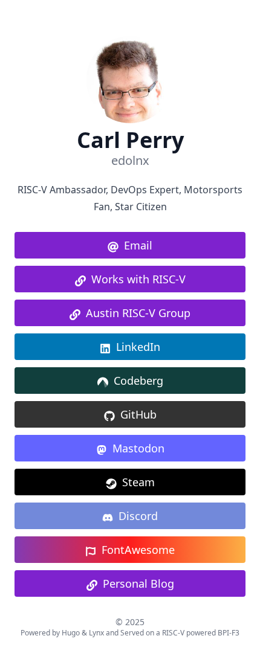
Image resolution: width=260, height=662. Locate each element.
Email (138, 245)
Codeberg (138, 380)
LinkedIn (138, 346)
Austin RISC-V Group (138, 313)
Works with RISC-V (138, 279)
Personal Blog (138, 583)
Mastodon (138, 448)
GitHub (138, 414)
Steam (138, 482)
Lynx (96, 633)
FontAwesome (138, 549)
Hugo (71, 633)
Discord (138, 516)
